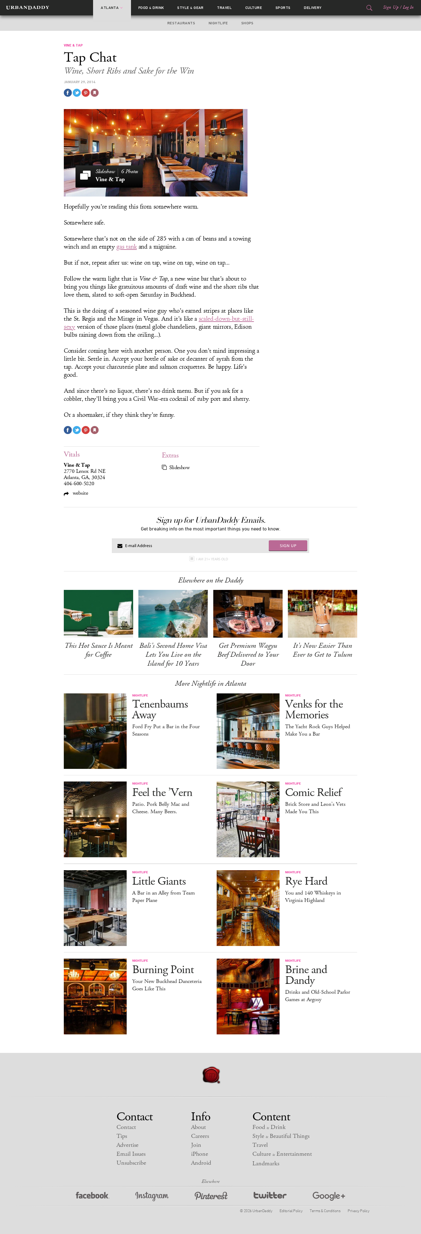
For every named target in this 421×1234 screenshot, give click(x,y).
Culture (253, 8)
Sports (283, 8)
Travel (224, 8)
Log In (408, 7)
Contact (126, 1127)
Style (190, 8)
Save (86, 93)
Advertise (127, 1145)
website (79, 493)
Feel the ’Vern (162, 792)
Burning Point (163, 969)
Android (201, 1163)
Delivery (313, 8)
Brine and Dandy (306, 975)
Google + (329, 1196)
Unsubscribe (131, 1163)
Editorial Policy (291, 1210)
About (198, 1127)
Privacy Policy (358, 1210)
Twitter (270, 1196)
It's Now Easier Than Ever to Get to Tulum (322, 650)
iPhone (199, 1154)
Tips (121, 1136)
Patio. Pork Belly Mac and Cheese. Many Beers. (160, 808)
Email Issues (130, 1154)
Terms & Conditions (325, 1210)
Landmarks (265, 1163)
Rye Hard (306, 881)
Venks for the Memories (314, 710)
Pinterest (211, 1196)
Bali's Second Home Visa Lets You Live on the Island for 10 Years (173, 654)
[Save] (95, 93)
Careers (200, 1136)
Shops (247, 23)
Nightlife (218, 23)
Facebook (92, 1196)
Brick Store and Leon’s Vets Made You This (315, 808)
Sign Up (391, 7)
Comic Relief (313, 792)
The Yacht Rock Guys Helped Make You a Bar (317, 730)
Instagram (152, 1196)
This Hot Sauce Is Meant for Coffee (98, 650)
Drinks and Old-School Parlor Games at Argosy (317, 995)
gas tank (126, 246)
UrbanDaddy (27, 7)
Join (196, 1145)
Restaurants (181, 23)
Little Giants (159, 881)
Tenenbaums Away (160, 710)
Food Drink (151, 8)
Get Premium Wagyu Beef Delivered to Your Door (248, 654)
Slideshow (179, 467)
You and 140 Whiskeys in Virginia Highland (313, 896)
